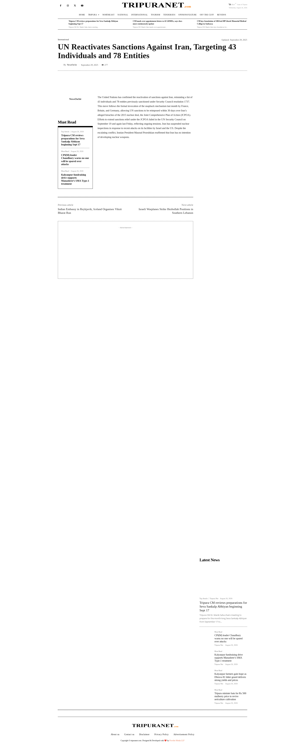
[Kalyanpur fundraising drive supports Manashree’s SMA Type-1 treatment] (206, 656)
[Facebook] (60, 5)
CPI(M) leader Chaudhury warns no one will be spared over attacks (228, 638)
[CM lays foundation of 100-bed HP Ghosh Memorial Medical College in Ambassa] (190, 24)
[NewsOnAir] (61, 64)
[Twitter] (75, 5)
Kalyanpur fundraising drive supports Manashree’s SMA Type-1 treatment (75, 179)
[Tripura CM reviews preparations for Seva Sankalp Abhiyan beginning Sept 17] (62, 24)
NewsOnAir (72, 65)
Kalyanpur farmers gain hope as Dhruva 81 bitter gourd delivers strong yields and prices (230, 677)
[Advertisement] (125, 251)
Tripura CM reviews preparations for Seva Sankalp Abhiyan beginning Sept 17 (223, 606)
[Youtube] (82, 5)
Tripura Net (214, 598)
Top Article (65, 132)
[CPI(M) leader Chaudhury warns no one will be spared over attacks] (206, 637)
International (63, 39)
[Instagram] (68, 5)
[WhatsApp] (133, 152)
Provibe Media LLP (176, 740)
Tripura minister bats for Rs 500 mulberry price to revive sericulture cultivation (230, 696)
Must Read (65, 151)
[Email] (141, 152)
